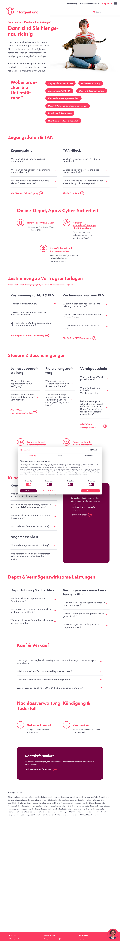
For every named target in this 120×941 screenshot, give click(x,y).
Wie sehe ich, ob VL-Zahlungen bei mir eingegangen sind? (82, 625)
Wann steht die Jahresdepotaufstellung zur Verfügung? (22, 384)
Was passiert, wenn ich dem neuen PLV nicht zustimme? (82, 316)
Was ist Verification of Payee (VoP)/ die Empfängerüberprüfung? (50, 687)
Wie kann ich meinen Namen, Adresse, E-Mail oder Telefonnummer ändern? (31, 506)
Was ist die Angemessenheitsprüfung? (29, 545)
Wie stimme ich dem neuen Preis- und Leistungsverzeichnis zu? (81, 305)
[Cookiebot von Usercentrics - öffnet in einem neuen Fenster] (88, 450)
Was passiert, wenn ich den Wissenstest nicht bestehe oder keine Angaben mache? (30, 556)
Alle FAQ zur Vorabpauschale (88, 426)
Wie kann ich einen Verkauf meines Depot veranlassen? (44, 671)
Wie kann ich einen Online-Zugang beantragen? (27, 160)
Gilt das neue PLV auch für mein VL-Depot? (81, 326)
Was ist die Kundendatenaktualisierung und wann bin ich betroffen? (30, 495)
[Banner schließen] (99, 450)
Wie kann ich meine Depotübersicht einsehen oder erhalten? (31, 621)
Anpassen (69, 491)
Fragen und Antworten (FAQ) (53, 939)
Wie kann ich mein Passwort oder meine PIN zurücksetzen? (30, 171)
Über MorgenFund (15, 939)
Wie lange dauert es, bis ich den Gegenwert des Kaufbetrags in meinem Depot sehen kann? (56, 661)
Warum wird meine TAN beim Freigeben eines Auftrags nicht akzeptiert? (83, 182)
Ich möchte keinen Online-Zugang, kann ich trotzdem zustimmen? (30, 324)
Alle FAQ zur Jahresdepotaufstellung (21, 411)
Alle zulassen (90, 491)
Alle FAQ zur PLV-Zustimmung (77, 338)
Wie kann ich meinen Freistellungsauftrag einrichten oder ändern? (57, 384)
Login (105, 3)
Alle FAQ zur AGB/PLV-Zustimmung (27, 335)
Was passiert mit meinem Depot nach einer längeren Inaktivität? (31, 611)
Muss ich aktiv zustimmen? (23, 303)
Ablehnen (28, 491)
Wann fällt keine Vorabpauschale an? (92, 378)
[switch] (49, 484)
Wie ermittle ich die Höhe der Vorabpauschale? (90, 390)
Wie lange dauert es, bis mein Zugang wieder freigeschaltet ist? (29, 182)
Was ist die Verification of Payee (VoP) (29, 526)
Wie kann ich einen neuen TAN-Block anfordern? (81, 160)
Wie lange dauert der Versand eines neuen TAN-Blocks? (81, 171)
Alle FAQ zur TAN (71, 193)
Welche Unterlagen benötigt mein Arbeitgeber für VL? (84, 615)
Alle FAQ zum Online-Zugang (24, 193)
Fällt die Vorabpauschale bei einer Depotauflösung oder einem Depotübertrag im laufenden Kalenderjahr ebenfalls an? (92, 408)
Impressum (82, 939)
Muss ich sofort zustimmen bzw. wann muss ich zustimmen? (29, 313)
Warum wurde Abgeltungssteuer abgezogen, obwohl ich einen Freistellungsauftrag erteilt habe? (57, 399)
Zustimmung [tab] (32, 455)
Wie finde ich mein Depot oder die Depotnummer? (27, 600)
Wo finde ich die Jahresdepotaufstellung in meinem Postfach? (23, 397)
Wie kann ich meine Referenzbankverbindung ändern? (31, 517)
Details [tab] (60, 455)
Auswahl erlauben (49, 491)
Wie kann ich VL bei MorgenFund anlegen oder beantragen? (84, 604)
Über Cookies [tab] (88, 455)
